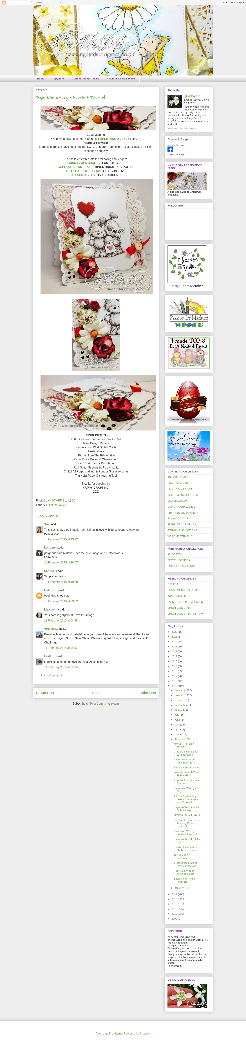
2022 (174, 651)
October (179, 700)
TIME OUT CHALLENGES (182, 566)
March (178, 734)
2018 (174, 671)
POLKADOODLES (177, 518)
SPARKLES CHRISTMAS (181, 524)
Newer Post (45, 693)
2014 (174, 894)
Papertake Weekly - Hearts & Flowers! (185, 833)
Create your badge (175, 154)
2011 (174, 908)
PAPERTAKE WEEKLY (113, 138)
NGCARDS (193, 96)
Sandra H (50, 570)
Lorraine (50, 547)
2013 (174, 899)
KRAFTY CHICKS (177, 595)
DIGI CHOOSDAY (177, 500)
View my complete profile (181, 128)
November (181, 695)
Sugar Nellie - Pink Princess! (184, 880)
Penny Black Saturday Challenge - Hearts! (186, 848)
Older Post (148, 693)
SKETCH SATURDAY (179, 560)
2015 (174, 685)
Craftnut (49, 656)
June (178, 719)
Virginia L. (51, 628)
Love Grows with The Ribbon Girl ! (186, 774)
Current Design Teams (85, 78)
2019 (174, 666)
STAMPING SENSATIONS (182, 530)
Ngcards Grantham (175, 145)
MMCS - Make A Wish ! (187, 815)
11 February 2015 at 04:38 (61, 620)
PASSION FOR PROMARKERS (185, 601)
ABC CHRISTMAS (177, 477)
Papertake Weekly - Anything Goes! (185, 872)
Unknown (50, 590)
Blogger (145, 1033)
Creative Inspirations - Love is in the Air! (186, 864)
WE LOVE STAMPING (180, 536)
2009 (174, 918)
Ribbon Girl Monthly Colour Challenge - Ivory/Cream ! (186, 799)
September (181, 704)
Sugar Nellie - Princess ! (187, 767)
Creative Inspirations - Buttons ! (186, 782)
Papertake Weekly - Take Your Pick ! (185, 761)
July (177, 714)
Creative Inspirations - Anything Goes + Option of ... (186, 823)
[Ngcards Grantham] (170, 151)
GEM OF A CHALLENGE (181, 506)
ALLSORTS (79, 175)
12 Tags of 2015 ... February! (184, 856)
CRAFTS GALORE (178, 483)
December (181, 690)
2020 (174, 661)
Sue (47, 524)
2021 (174, 656)
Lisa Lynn (50, 609)
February (180, 739)
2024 (174, 641)
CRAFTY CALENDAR (179, 488)
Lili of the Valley (56, 505)
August (179, 709)
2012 (174, 903)
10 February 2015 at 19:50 (61, 581)
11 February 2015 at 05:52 (61, 647)
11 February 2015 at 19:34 (61, 667)
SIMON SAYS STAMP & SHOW (185, 613)
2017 (174, 676)
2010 (174, 913)
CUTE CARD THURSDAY (83, 171)
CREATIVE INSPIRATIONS (182, 494)
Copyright (58, 78)
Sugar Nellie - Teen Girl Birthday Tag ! (187, 809)
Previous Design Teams (121, 78)
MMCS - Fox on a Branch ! (184, 745)
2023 (174, 646)
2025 (174, 636)
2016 (174, 681)
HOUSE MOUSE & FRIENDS (183, 590)
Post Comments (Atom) (105, 703)
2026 (174, 631)
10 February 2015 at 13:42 (61, 539)
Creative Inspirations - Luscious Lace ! (186, 753)
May (177, 724)
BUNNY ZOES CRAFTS (84, 163)
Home (40, 78)
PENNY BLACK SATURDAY (183, 512)
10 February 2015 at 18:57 (61, 562)
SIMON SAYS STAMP (70, 166)
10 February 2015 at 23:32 (61, 601)
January (179, 887)
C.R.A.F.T (172, 584)
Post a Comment (51, 675)
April (177, 729)
